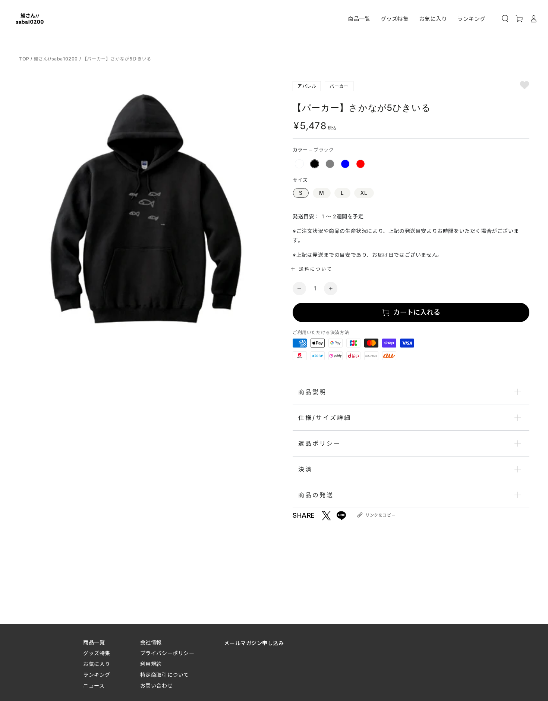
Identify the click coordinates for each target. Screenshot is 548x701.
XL (364, 193)
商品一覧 (94, 642)
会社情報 (151, 642)
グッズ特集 (96, 653)
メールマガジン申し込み (254, 642)
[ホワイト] (299, 164)
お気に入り (96, 664)
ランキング (96, 675)
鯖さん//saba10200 (56, 59)
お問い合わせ (156, 685)
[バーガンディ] (360, 164)
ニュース (93, 685)
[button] (505, 18)
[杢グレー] (330, 164)
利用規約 (151, 664)
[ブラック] (314, 164)
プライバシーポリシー (167, 653)
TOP (25, 59)
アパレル (306, 85)
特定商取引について (164, 675)
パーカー (339, 85)
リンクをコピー (380, 515)
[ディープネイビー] (345, 164)
